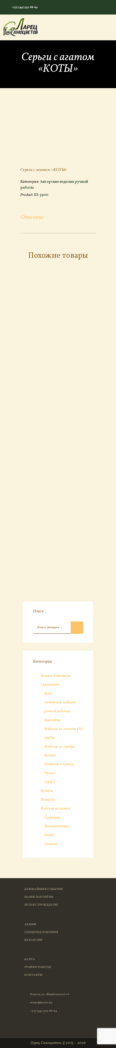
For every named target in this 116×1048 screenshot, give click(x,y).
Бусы (48, 693)
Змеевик (50, 844)
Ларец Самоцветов (45, 1043)
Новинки (47, 799)
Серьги (49, 782)
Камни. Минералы (55, 675)
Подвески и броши (59, 764)
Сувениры (52, 817)
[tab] (32, 217)
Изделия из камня (55, 808)
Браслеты (52, 720)
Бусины (46, 790)
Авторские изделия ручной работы (54, 184)
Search (77, 627)
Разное (50, 773)
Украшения (49, 684)
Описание (32, 217)
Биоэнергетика (56, 826)
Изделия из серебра (60, 746)
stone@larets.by (41, 1002)
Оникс (49, 835)
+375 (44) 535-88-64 (43, 1011)
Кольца (50, 755)
